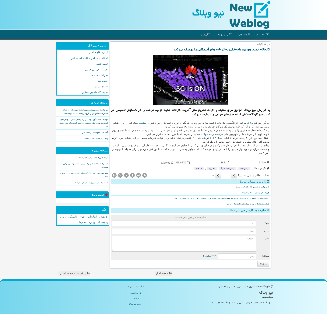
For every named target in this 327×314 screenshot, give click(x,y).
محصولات (206, 134)
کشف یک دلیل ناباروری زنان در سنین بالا (91, 183)
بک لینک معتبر (135, 293)
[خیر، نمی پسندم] (218, 175)
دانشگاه (72, 216)
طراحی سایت (100, 75)
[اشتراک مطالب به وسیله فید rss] (144, 175)
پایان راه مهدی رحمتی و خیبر (96, 138)
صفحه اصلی (261, 35)
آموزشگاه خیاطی (98, 52)
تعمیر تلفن (102, 63)
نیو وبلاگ (208, 13)
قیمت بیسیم (101, 86)
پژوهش (103, 216)
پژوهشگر (102, 222)
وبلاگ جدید (243, 35)
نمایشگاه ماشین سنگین (95, 92)
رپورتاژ (204, 35)
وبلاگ (250, 122)
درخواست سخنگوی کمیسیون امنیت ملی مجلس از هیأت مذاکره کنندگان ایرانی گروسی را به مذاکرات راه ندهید (85, 111)
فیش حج (103, 80)
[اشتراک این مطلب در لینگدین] (114, 175)
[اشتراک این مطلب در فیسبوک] (132, 175)
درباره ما (137, 299)
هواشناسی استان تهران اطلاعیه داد (93, 158)
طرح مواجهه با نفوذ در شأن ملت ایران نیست (252, 187)
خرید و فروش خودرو (96, 69)
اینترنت (244, 168)
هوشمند (219, 134)
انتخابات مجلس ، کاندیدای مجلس (89, 58)
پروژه (92, 222)
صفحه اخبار (162, 273)
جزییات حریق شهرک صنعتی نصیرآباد (255, 192)
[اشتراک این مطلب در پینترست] (120, 175)
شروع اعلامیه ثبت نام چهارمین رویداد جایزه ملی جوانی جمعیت (85, 165)
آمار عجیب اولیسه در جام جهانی (95, 132)
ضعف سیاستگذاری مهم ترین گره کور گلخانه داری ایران (248, 204)
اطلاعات (92, 216)
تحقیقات (81, 222)
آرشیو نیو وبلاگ (222, 35)
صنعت (142, 122)
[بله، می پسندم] (234, 175)
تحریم (212, 168)
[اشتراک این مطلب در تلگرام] (138, 175)
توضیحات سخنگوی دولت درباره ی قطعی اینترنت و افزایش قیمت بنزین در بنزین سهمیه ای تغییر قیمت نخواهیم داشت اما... (221, 198)
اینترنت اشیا (227, 168)
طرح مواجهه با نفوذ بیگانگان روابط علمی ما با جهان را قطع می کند (83, 175)
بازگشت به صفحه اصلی (73, 273)
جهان (82, 216)
